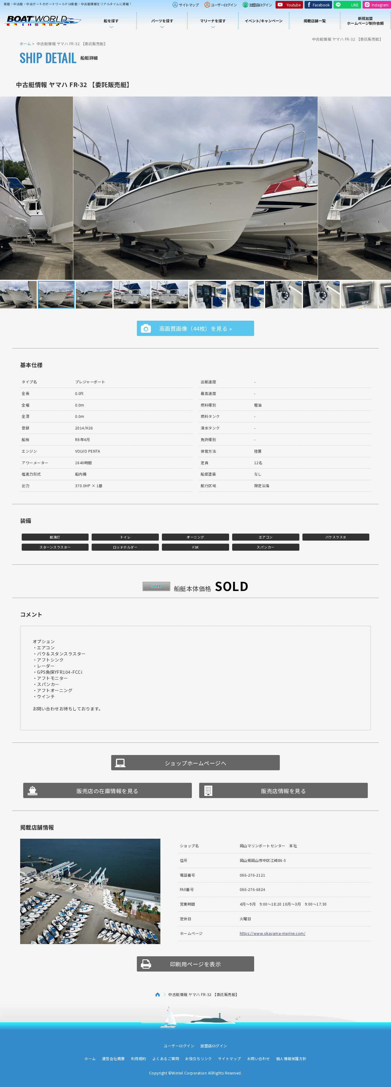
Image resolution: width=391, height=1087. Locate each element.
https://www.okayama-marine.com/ (273, 933)
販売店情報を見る (283, 791)
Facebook (321, 4)
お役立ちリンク (198, 1058)
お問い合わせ (258, 1058)
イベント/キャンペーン (264, 20)
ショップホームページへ (196, 763)
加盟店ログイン (260, 4)
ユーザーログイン (223, 4)
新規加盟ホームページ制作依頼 (365, 21)
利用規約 (138, 1058)
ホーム (25, 43)
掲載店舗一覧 (315, 20)
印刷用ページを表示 (195, 964)
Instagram (380, 4)
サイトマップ (188, 4)
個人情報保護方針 (291, 1058)
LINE (355, 4)
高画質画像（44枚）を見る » (195, 328)
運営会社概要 (113, 1058)
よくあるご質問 (165, 1058)
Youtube (294, 4)
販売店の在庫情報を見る (107, 791)
